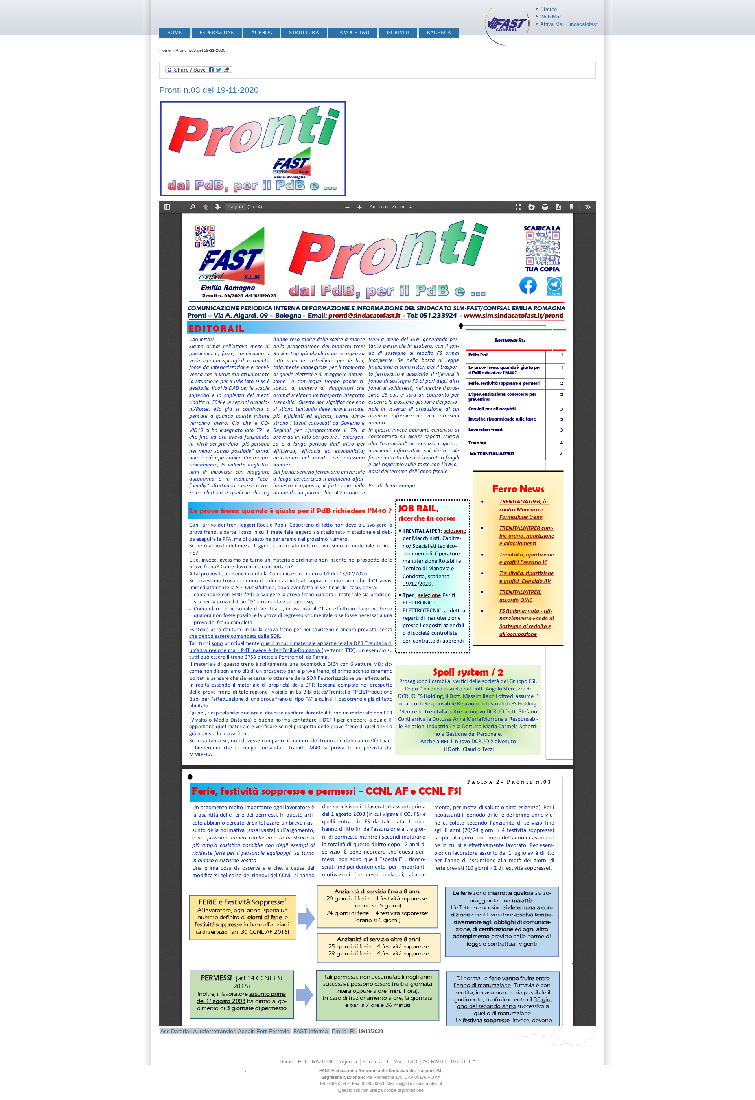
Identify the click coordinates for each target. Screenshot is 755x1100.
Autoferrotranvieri (214, 1031)
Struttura (304, 32)
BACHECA (439, 32)
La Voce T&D (352, 32)
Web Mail (551, 17)
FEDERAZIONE (216, 32)
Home (174, 32)
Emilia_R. (343, 1031)
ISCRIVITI (398, 32)
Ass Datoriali (176, 1031)
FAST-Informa (310, 1031)
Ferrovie (279, 1031)
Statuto (548, 9)
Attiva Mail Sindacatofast (569, 24)
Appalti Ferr (252, 1031)
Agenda (261, 32)
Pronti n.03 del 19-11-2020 (209, 89)
